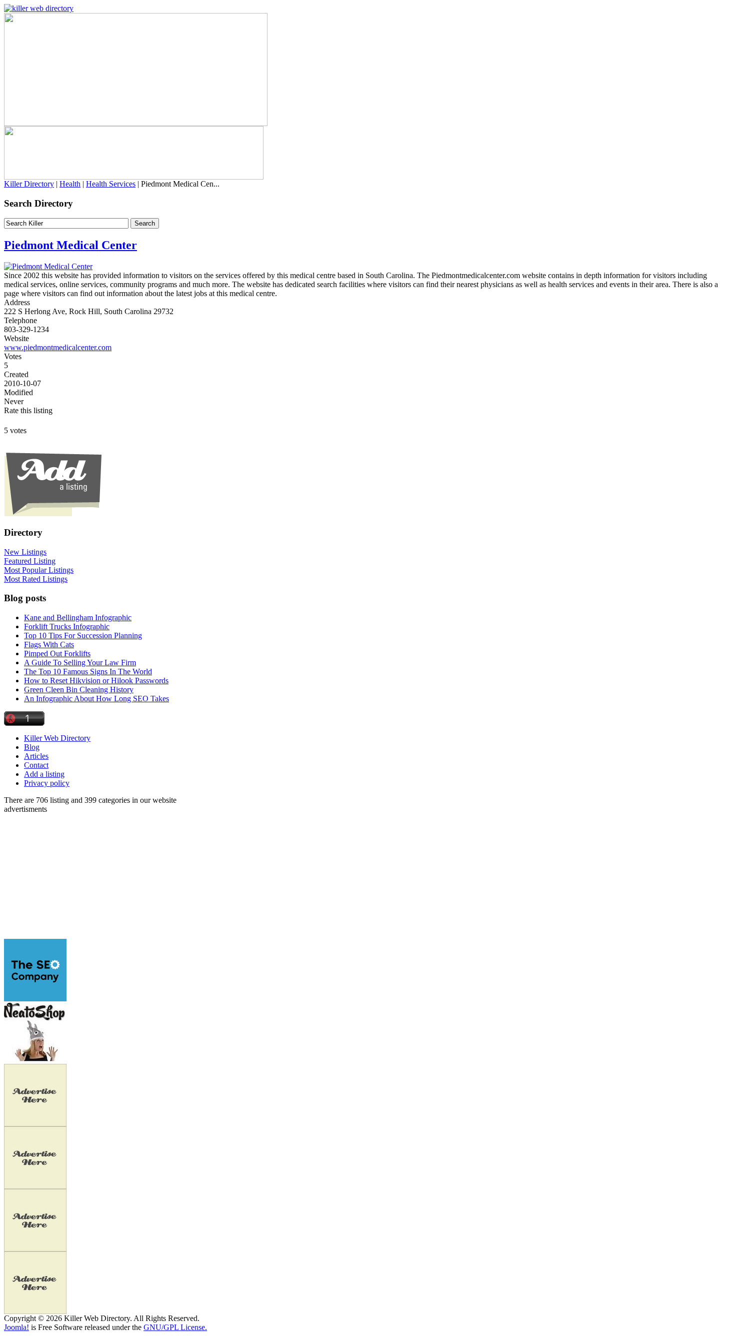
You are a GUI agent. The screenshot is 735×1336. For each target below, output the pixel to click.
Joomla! (16, 1327)
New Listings (25, 552)
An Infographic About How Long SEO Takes (96, 698)
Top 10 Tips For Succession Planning (83, 635)
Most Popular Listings (39, 570)
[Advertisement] (66, 876)
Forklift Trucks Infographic (67, 626)
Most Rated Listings (36, 579)
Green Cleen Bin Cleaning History (79, 689)
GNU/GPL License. (175, 1327)
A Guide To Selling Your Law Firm (80, 662)
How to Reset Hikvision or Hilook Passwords (96, 680)
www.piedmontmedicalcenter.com (58, 347)
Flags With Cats (49, 644)
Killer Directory (29, 184)
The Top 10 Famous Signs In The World (88, 671)
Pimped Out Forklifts (57, 653)
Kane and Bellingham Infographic (78, 617)
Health (70, 184)
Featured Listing (30, 561)
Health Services (111, 184)
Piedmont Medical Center (70, 245)
